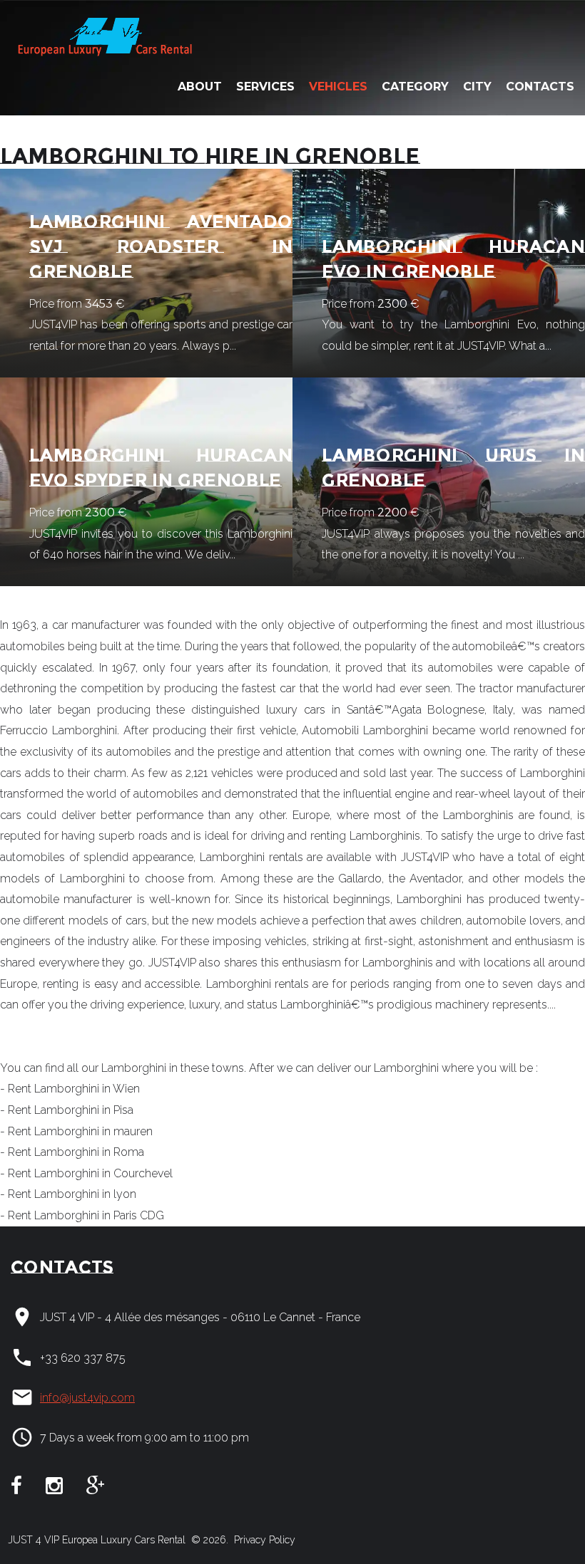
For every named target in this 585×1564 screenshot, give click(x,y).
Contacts (540, 86)
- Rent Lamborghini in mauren (76, 1131)
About (200, 86)
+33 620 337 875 (83, 1358)
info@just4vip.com (87, 1397)
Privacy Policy (263, 1539)
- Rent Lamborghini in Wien (70, 1088)
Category (415, 86)
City (477, 86)
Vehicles (338, 86)
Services (265, 86)
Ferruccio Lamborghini (58, 730)
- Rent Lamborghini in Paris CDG (82, 1215)
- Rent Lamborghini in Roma (72, 1152)
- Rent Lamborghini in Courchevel (86, 1173)
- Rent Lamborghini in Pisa (66, 1110)
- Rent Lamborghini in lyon (68, 1194)
